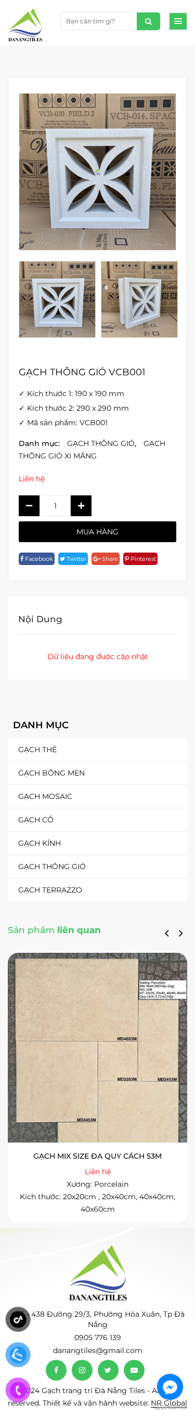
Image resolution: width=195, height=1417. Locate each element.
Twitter (75, 558)
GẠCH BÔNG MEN (51, 773)
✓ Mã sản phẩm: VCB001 (63, 422)
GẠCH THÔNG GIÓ (52, 866)
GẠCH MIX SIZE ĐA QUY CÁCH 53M (97, 1156)
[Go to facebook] (170, 1387)
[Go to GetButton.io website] (170, 1406)
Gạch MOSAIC (45, 796)
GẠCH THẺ (37, 749)
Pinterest (142, 558)
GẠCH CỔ (36, 819)
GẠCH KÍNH (39, 843)
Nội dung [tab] (40, 619)
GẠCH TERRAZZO (50, 890)
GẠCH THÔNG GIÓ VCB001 (82, 372)
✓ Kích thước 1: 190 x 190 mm (71, 393)
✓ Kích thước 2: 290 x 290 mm (74, 408)
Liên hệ (32, 478)
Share (109, 558)
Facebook (38, 558)
